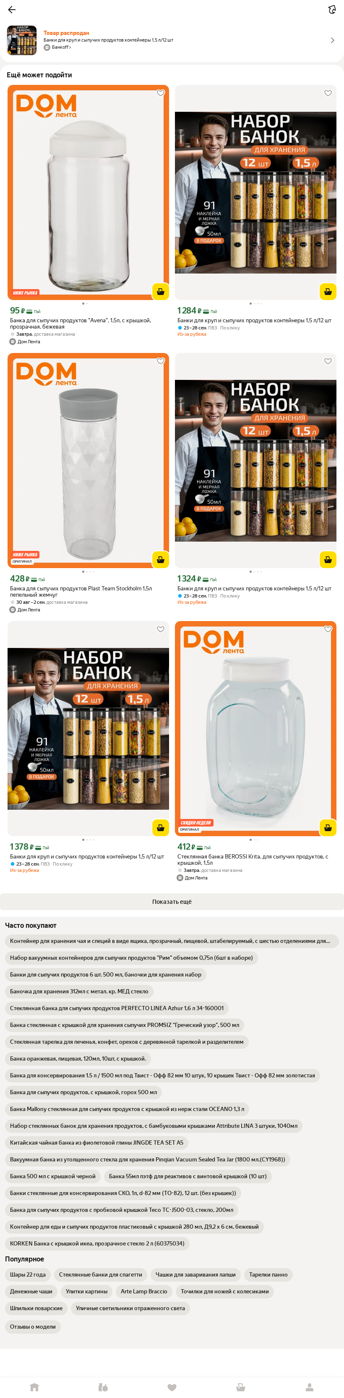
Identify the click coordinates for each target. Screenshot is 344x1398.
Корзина (240, 1387)
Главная (34, 1387)
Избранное (172, 1387)
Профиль (309, 1387)
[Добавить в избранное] (161, 93)
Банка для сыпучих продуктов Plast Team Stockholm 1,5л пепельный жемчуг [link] (81, 591)
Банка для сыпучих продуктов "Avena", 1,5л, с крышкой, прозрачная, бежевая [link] (80, 323)
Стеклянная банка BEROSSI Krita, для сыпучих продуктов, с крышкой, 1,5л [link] (252, 859)
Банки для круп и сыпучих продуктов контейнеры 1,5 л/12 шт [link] (254, 320)
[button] (12, 10)
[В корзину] (160, 291)
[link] (172, 941)
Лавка (103, 1387)
